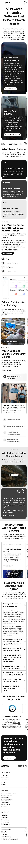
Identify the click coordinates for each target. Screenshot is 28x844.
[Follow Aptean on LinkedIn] (23, 766)
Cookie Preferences (6, 829)
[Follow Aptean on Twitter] (21, 766)
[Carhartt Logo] (13, 144)
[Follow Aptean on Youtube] (26, 766)
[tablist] (14, 408)
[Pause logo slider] (25, 143)
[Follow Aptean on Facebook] (19, 766)
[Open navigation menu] (2, 2)
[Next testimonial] (23, 491)
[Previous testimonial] (19, 491)
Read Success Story (8, 515)
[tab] (14, 377)
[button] (13, 331)
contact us (19, 598)
